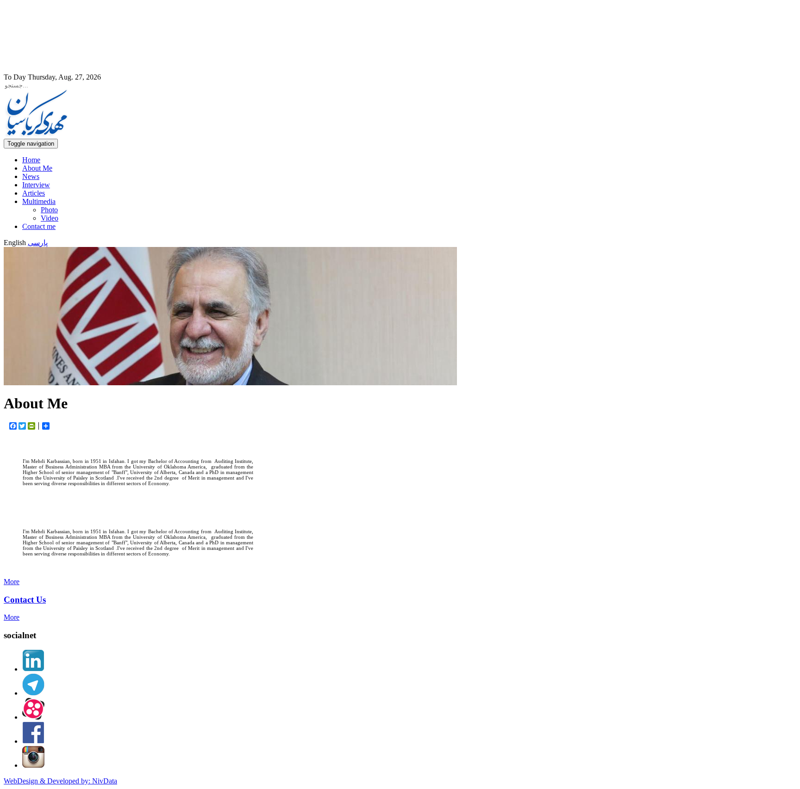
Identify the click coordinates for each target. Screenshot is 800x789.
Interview (36, 185)
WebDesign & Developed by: (60, 781)
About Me (37, 168)
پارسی (38, 243)
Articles (33, 193)
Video (49, 218)
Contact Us (25, 599)
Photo (49, 210)
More (11, 582)
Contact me (39, 226)
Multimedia (39, 201)
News (30, 176)
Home (31, 160)
